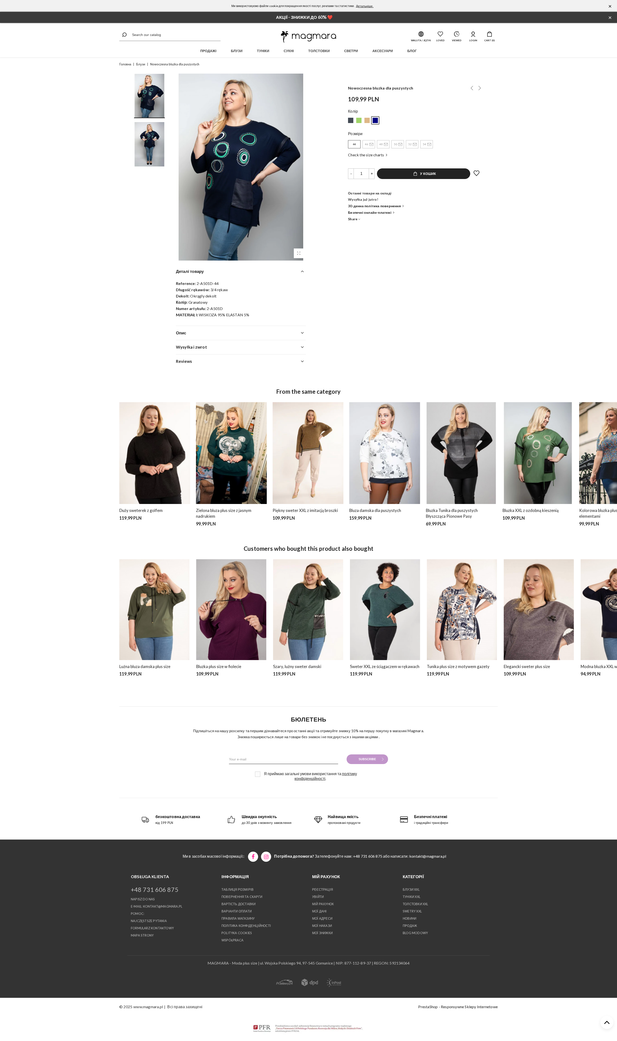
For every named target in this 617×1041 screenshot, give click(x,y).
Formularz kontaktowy (152, 928)
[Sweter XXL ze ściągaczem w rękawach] (385, 609)
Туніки (263, 51)
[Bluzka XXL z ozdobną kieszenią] (359, 120)
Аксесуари (382, 51)
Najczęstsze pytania (149, 921)
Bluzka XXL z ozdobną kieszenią (531, 510)
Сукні (289, 51)
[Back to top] (606, 1022)
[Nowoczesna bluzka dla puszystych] (298, 253)
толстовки (319, 51)
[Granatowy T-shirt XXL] (472, 88)
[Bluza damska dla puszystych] (384, 453)
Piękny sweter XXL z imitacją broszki (305, 510)
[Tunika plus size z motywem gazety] (462, 609)
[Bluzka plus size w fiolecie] (231, 609)
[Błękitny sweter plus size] (364, 686)
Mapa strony (142, 935)
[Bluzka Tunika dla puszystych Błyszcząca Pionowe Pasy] (461, 453)
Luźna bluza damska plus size (144, 666)
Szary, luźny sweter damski (297, 666)
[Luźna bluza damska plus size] (154, 609)
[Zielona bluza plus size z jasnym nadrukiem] (231, 453)
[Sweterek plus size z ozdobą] (371, 686)
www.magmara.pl (148, 1006)
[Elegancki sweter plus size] (274, 530)
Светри (351, 51)
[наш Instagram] (266, 857)
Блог (412, 51)
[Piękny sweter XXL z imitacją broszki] (308, 453)
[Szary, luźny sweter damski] (308, 609)
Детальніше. (365, 6)
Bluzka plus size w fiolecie (218, 666)
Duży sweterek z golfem (141, 510)
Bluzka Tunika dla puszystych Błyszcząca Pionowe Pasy (452, 513)
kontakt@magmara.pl (427, 856)
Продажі (208, 51)
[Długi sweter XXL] (281, 686)
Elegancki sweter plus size (527, 666)
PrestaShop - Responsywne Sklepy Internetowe (458, 1006)
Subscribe (367, 759)
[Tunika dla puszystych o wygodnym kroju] (350, 120)
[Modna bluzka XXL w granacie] (582, 686)
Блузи (236, 51)
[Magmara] (308, 37)
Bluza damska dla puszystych (375, 510)
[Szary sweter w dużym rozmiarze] (352, 686)
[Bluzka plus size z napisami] (479, 88)
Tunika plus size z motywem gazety (458, 666)
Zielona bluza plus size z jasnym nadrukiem (223, 513)
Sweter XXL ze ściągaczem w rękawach (384, 666)
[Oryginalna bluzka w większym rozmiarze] (367, 120)
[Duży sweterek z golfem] (154, 453)
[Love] (476, 173)
